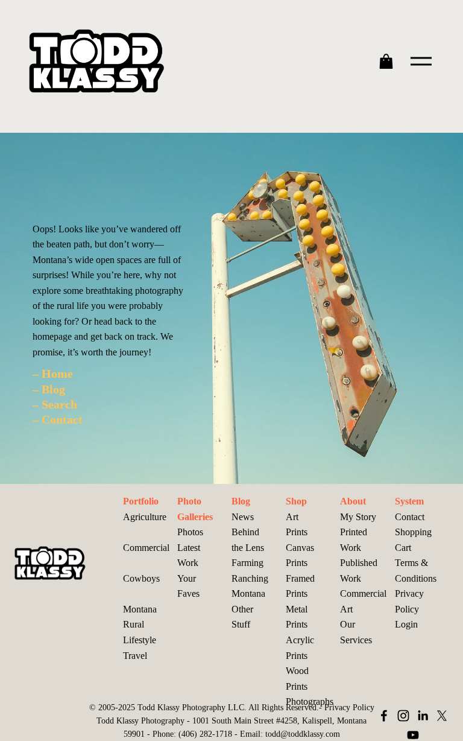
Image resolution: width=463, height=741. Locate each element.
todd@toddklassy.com (302, 734)
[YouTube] (413, 735)
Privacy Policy (409, 601)
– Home (53, 373)
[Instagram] (403, 716)
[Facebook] (384, 716)
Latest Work (188, 555)
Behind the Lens (248, 539)
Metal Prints (296, 617)
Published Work (358, 570)
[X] (442, 716)
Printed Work (353, 539)
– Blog (49, 389)
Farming (247, 562)
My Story (358, 517)
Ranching (250, 578)
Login (406, 624)
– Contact (58, 419)
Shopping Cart (413, 539)
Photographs (309, 701)
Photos (190, 532)
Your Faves (188, 586)
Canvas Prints (300, 555)
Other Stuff (242, 617)
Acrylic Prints (300, 647)
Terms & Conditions (415, 570)
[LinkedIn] (423, 716)
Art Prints (296, 524)
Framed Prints (300, 586)
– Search (55, 404)
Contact (409, 517)
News (243, 517)
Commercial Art (363, 601)
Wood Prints (297, 678)
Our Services (356, 632)
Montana (248, 593)
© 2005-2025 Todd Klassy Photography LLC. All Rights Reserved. (204, 707)
